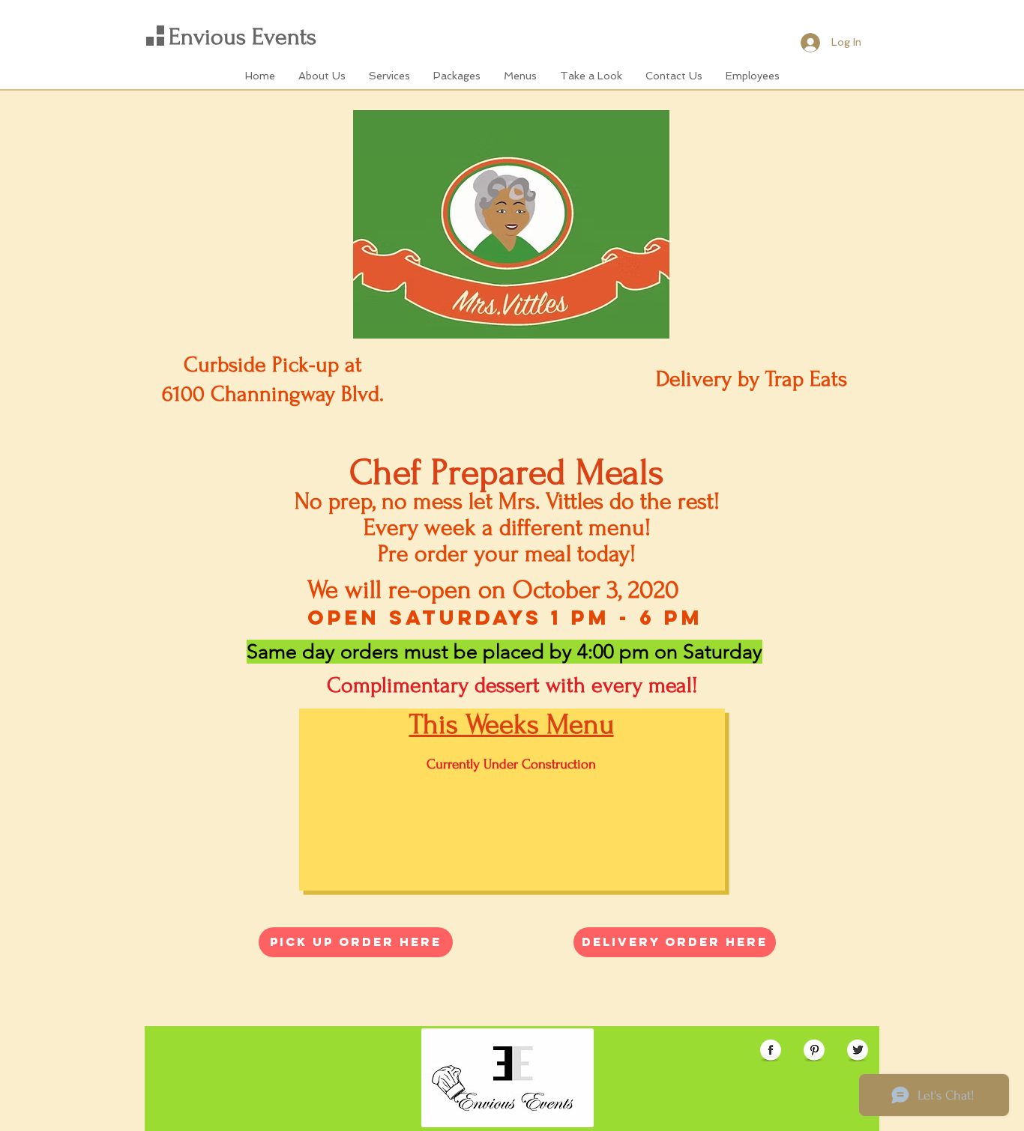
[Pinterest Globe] (814, 1051)
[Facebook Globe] (770, 1051)
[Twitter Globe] (857, 1051)
